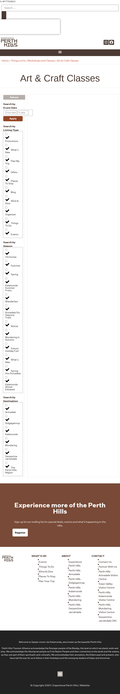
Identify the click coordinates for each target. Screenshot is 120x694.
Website (85, 685)
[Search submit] (4, 15)
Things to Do (18, 60)
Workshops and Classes (41, 60)
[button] (60, 51)
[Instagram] (106, 42)
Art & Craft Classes (68, 60)
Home (5, 60)
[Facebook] (111, 42)
